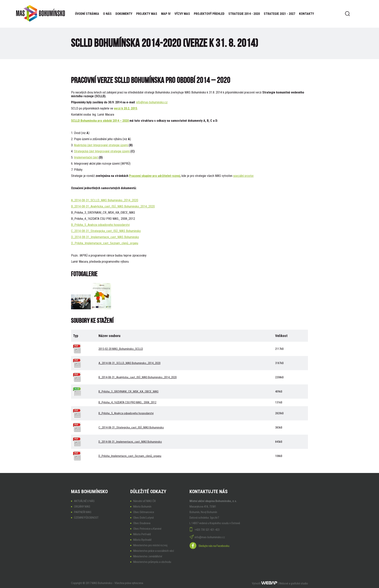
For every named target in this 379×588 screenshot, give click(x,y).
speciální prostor (243, 176)
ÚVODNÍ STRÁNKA (87, 14)
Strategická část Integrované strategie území (102, 151)
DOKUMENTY (123, 14)
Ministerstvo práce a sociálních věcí (153, 551)
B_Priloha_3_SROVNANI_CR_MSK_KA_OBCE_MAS (129, 391)
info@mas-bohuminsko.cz (152, 102)
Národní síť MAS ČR (144, 501)
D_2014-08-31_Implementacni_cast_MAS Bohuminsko (105, 237)
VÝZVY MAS (182, 14)
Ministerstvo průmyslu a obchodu (152, 562)
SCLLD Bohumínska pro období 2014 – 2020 (100, 121)
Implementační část (86, 157)
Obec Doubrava (141, 523)
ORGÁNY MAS (82, 506)
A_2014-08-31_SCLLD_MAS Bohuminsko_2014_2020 (104, 200)
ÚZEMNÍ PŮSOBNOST (86, 517)
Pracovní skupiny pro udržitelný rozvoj (154, 176)
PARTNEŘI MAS (82, 512)
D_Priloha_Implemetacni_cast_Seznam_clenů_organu (104, 243)
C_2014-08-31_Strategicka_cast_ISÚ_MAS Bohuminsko (106, 231)
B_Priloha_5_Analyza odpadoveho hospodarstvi (100, 225)
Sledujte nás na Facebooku (214, 546)
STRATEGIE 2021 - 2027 (279, 14)
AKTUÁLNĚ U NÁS (84, 501)
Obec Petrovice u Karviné (147, 528)
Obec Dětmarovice (143, 512)
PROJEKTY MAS (146, 14)
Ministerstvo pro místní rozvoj (150, 545)
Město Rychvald (142, 540)
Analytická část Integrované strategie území (101, 145)
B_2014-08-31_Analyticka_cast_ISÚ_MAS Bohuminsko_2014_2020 (113, 206)
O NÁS (107, 14)
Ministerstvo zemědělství (147, 556)
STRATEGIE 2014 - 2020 (244, 14)
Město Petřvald (142, 534)
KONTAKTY (306, 14)
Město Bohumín (142, 506)
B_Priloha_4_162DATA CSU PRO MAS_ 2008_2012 (127, 402)
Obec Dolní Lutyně (143, 517)
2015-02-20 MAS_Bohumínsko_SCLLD (121, 349)
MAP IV (166, 14)
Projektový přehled (209, 14)
